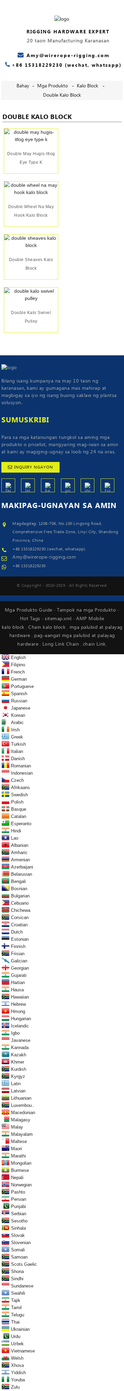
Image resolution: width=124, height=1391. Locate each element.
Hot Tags (31, 619)
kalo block (87, 86)
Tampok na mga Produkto (87, 610)
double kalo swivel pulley (31, 317)
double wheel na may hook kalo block (31, 211)
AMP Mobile (90, 619)
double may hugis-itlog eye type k (31, 158)
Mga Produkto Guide (29, 610)
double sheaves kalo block (31, 264)
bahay (23, 86)
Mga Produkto (52, 86)
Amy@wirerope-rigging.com (44, 557)
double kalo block (62, 95)
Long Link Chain (61, 644)
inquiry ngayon (33, 467)
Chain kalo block (47, 627)
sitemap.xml (59, 619)
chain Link (94, 644)
